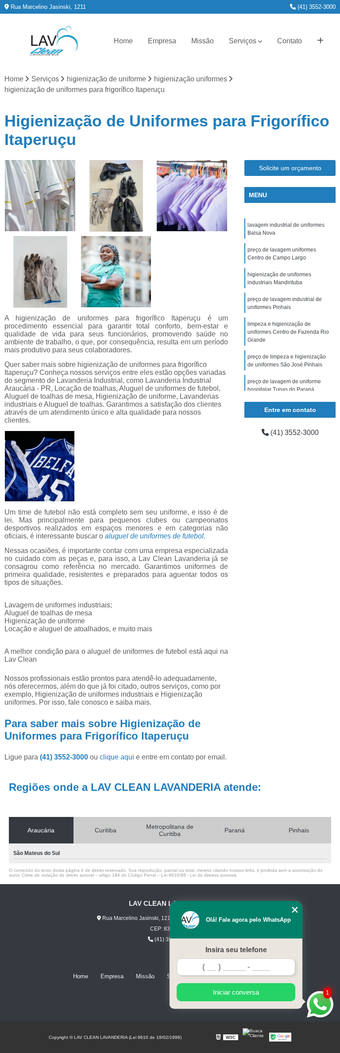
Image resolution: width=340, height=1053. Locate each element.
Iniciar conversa (236, 992)
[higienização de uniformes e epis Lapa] (192, 196)
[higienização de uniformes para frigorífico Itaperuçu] (116, 272)
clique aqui (117, 757)
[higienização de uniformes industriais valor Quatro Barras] (40, 196)
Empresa (162, 41)
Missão (202, 41)
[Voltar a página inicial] (54, 41)
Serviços (242, 41)
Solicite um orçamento (290, 168)
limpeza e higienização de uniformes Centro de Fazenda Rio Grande (288, 332)
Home (123, 41)
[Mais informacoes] (320, 41)
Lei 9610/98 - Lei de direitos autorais (198, 875)
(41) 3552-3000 (316, 7)
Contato (289, 41)
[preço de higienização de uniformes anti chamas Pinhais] (116, 196)
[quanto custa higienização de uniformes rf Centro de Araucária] (40, 272)
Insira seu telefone (236, 950)
